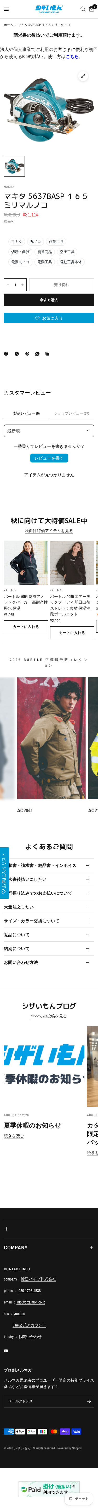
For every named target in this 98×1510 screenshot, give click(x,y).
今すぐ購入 (49, 300)
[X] (18, 354)
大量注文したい (19, 907)
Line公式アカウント (29, 1325)
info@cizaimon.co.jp (30, 1302)
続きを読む (14, 1136)
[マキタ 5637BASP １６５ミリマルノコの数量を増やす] (22, 285)
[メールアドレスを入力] (89, 1401)
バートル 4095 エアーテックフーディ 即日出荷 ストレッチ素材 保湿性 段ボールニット (70, 605)
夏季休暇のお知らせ (32, 1125)
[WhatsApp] (38, 354)
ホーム (8, 25)
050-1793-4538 (30, 1290)
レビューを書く (49, 458)
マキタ (16, 241)
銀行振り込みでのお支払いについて (38, 893)
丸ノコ (35, 241)
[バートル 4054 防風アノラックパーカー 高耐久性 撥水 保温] (26, 563)
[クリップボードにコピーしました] (48, 354)
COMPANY (16, 1247)
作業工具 (56, 241)
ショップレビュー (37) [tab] (71, 413)
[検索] (83, 9)
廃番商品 (44, 251)
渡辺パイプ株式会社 (38, 1279)
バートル (10, 590)
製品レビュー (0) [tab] (26, 413)
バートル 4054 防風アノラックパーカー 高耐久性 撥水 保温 (26, 602)
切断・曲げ (20, 251)
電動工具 (44, 262)
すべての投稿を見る (49, 1016)
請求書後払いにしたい (25, 879)
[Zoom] (83, 76)
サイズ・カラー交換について (31, 921)
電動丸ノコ (20, 262)
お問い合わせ (30, 1336)
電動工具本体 (71, 262)
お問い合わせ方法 (21, 962)
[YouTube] (9, 1351)
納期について (17, 948)
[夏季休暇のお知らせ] (44, 1066)
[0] (90, 9)
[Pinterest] (28, 354)
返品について (17, 934)
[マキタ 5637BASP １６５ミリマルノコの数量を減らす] (8, 285)
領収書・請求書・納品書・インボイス (40, 865)
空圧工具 (67, 251)
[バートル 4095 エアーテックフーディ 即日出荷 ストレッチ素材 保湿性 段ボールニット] (72, 563)
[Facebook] (7, 354)
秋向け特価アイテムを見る (49, 530)
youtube (19, 1313)
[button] (49, 318)
